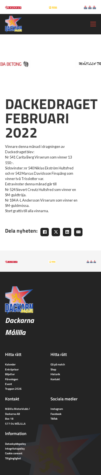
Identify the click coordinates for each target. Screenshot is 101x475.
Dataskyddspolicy (15, 443)
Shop (53, 369)
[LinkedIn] (67, 232)
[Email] (78, 232)
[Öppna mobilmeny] (93, 24)
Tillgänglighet (13, 458)
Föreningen (11, 379)
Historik (55, 374)
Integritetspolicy (15, 448)
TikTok (54, 418)
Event (8, 384)
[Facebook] (44, 232)
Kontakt (55, 379)
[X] (56, 232)
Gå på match (57, 364)
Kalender (10, 364)
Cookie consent (13, 453)
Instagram (56, 409)
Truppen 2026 (13, 388)
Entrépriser (12, 369)
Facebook (55, 414)
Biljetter (10, 374)
